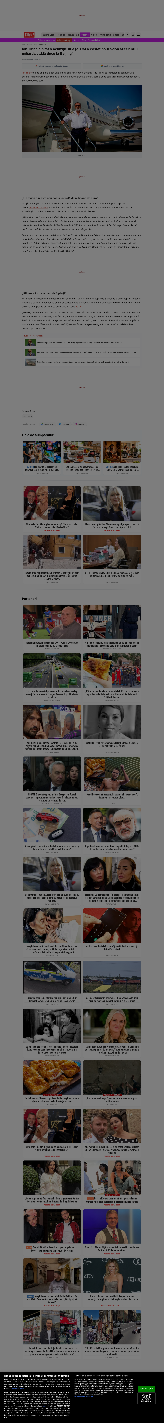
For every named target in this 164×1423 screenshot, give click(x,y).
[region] (82, 1397)
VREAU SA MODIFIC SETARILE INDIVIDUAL (146, 1398)
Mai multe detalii (18, 1388)
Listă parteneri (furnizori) (83, 1396)
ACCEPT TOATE (146, 1389)
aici (44, 1406)
